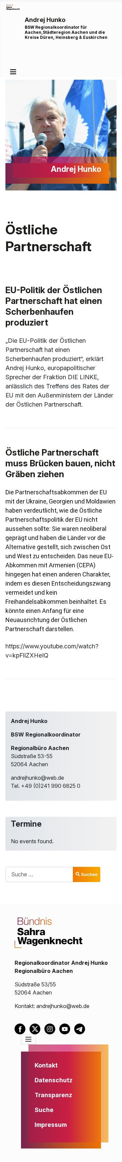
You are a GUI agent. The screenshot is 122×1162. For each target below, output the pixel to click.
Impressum (51, 1124)
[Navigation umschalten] (13, 72)
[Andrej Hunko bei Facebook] (22, 1028)
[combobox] (39, 874)
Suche (44, 1109)
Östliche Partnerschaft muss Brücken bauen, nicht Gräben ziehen (60, 463)
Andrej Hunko (45, 19)
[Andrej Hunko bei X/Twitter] (36, 1028)
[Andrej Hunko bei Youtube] (66, 1028)
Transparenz (53, 1095)
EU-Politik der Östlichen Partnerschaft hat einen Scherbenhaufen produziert (53, 306)
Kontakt (46, 1065)
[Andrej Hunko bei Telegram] (81, 1028)
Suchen (89, 874)
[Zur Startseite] (12, 6)
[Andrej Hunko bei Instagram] (51, 1028)
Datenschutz (54, 1080)
